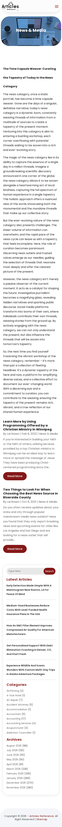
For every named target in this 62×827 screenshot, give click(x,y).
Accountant (14, 714)
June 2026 (13, 755)
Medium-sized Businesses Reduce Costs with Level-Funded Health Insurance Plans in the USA (28, 610)
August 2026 (14, 745)
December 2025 (16, 782)
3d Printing (13, 691)
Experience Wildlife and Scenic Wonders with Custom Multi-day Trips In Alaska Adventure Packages (31, 670)
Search (49, 571)
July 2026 (12, 750)
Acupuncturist (15, 728)
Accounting (13, 718)
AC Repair (12, 700)
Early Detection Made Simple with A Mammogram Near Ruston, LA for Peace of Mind (29, 590)
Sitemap (41, 819)
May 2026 (12, 759)
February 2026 (15, 773)
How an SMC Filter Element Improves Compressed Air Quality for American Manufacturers (30, 630)
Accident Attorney (18, 704)
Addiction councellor (19, 732)
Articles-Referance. (41, 816)
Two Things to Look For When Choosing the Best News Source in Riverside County (30, 493)
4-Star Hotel (14, 695)
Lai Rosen (13, 434)
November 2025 (16, 787)
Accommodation (17, 709)
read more (14, 476)
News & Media (48, 434)
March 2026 (14, 769)
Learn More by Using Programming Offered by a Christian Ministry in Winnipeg (27, 425)
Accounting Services (19, 723)
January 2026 (15, 778)
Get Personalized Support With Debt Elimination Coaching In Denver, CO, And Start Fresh (30, 650)
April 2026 (12, 764)
